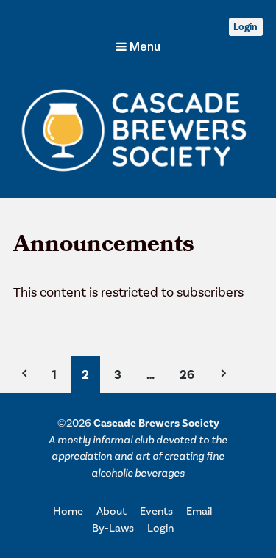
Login (245, 27)
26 (187, 375)
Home (68, 511)
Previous (25, 374)
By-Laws (113, 528)
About (111, 511)
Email (199, 511)
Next (222, 374)
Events (156, 511)
